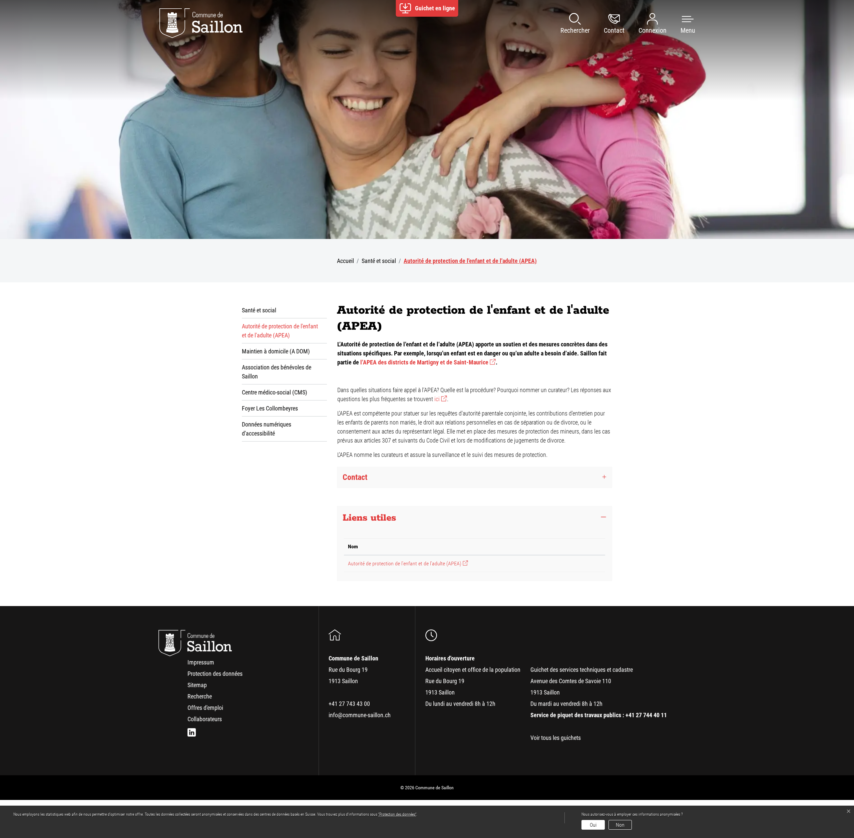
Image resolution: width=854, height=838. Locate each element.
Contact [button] (355, 477)
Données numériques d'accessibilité (266, 429)
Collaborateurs (204, 719)
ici (440, 398)
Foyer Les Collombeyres (270, 408)
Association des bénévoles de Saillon (276, 372)
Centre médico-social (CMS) (274, 392)
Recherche (199, 696)
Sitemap (197, 684)
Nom (353, 546)
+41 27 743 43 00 (349, 703)
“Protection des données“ (397, 814)
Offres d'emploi (205, 707)
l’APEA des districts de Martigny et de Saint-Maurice (428, 362)
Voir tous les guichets (555, 737)
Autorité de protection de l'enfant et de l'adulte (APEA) (280, 333)
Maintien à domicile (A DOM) (276, 351)
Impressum (200, 662)
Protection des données (215, 673)
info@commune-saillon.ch (360, 715)
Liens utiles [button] (369, 518)
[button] (681, 23)
